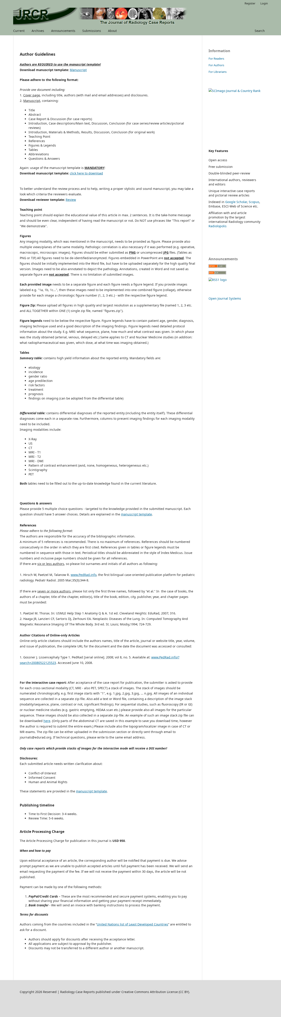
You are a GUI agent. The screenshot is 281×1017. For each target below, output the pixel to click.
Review (71, 200)
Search (259, 31)
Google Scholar (236, 202)
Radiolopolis (218, 226)
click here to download (86, 173)
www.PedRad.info (83, 575)
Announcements (63, 31)
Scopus (254, 202)
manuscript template (136, 514)
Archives (38, 31)
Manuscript (78, 70)
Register (250, 3)
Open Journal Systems (225, 298)
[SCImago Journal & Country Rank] (234, 91)
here (46, 721)
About (112, 31)
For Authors (216, 65)
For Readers (216, 58)
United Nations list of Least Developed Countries (132, 924)
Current (19, 31)
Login (264, 3)
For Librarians (218, 72)
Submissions (91, 31)
